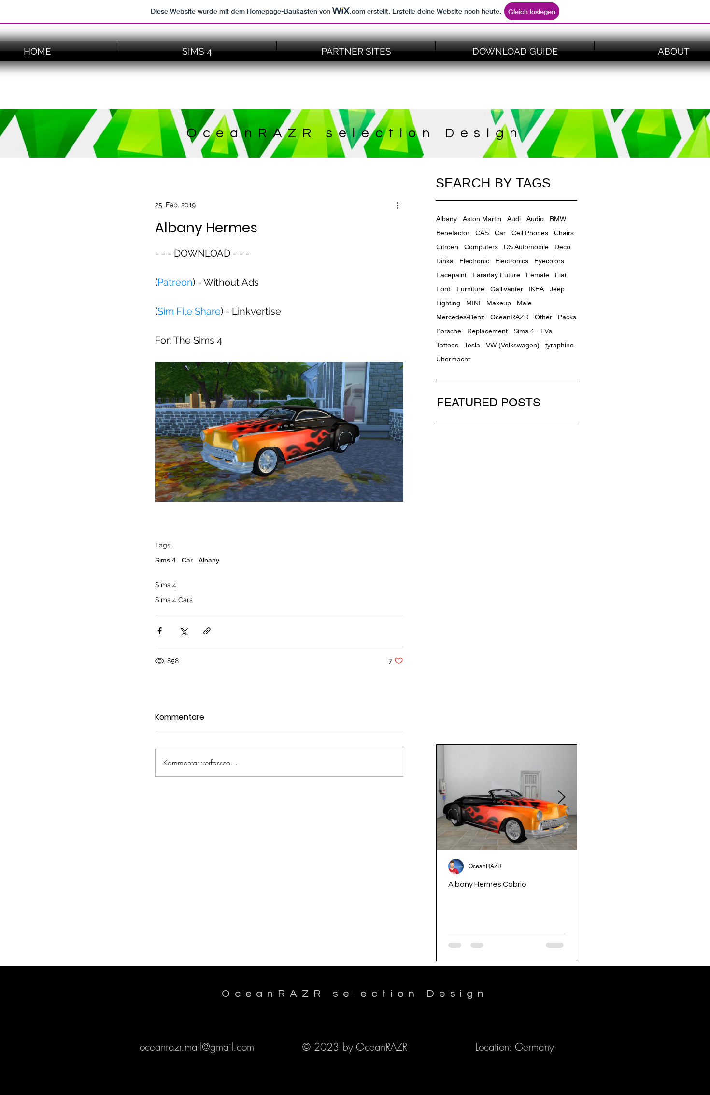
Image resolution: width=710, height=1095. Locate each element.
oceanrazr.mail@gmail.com (197, 1046)
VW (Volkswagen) (513, 345)
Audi (514, 219)
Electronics (511, 261)
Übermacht (453, 359)
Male (524, 303)
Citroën (447, 247)
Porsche (448, 331)
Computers (481, 247)
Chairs (564, 233)
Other (543, 317)
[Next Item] (561, 797)
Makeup (498, 303)
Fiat (561, 275)
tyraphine (559, 345)
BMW (558, 219)
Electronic (474, 261)
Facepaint (451, 275)
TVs (546, 331)
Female (537, 275)
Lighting (448, 303)
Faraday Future (496, 275)
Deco (562, 247)
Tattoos (447, 345)
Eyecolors (549, 261)
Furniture (470, 289)
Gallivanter (506, 289)
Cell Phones (529, 233)
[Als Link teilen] (207, 630)
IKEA (536, 289)
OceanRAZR (509, 317)
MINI (473, 303)
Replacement (487, 331)
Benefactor (452, 233)
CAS (482, 233)
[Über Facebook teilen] (159, 630)
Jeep (557, 289)
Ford (443, 289)
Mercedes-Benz (460, 317)
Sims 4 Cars (174, 600)
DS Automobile (526, 247)
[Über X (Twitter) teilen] (183, 630)
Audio (535, 219)
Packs (567, 317)
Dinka (445, 261)
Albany (209, 560)
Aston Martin (482, 219)
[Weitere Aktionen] (397, 205)
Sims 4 (165, 560)
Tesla (472, 345)
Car (187, 560)
